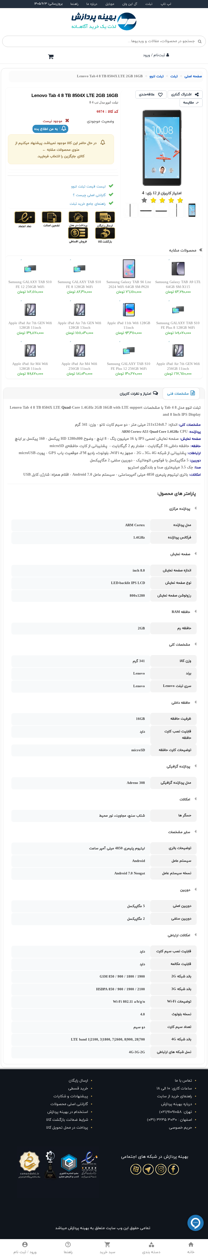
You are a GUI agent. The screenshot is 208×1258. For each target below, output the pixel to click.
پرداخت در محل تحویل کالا (67, 1127)
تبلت (148, 4)
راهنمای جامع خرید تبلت (88, 204)
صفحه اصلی (193, 76)
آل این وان (129, 4)
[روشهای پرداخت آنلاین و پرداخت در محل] (77, 218)
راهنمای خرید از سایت (174, 1096)
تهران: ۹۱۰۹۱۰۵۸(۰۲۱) (175, 1112)
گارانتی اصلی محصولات (69, 1104)
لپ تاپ (166, 4)
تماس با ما (183, 1080)
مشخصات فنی (178, 393)
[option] (192, 210)
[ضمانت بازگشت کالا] (104, 234)
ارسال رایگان (78, 1080)
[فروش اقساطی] (78, 234)
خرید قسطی (78, 1088)
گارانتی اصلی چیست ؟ (89, 195)
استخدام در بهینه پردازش (67, 1112)
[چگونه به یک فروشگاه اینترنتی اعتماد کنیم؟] (25, 218)
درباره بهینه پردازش (176, 1104)
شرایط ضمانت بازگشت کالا (67, 1119)
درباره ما (91, 4)
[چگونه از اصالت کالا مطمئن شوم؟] (51, 218)
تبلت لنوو (157, 76)
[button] (151, 1248)
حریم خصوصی (180, 1127)
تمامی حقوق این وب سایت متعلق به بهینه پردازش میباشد (102, 1228)
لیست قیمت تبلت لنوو (88, 186)
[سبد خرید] (50, 56)
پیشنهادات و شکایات (70, 1096)
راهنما (74, 4)
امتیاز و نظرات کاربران (135, 393)
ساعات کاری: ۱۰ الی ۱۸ (174, 1088)
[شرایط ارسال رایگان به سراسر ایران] (104, 218)
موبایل (109, 4)
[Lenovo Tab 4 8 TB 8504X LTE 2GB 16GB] (192, 210)
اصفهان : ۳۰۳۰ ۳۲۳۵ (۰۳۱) (169, 1119)
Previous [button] (205, 210)
